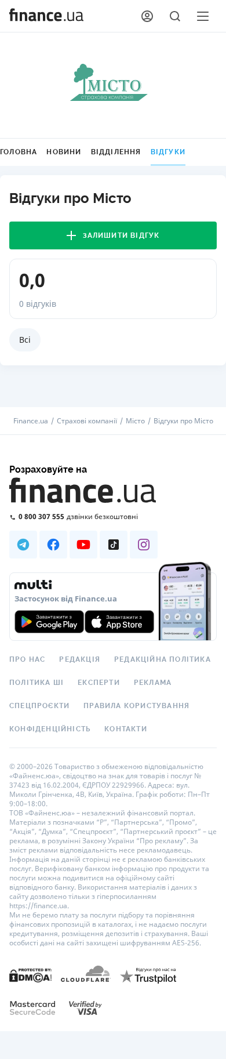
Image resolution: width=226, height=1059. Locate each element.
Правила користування (136, 706)
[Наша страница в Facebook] (53, 544)
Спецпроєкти (39, 706)
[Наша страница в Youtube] (83, 544)
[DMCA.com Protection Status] (30, 975)
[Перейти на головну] (46, 16)
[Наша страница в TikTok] (113, 544)
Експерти (99, 683)
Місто (135, 421)
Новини (63, 152)
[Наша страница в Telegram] (23, 544)
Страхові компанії (87, 421)
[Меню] (203, 16)
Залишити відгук (121, 235)
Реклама (153, 683)
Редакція (79, 659)
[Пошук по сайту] (175, 16)
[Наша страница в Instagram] (144, 544)
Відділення (116, 152)
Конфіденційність (49, 729)
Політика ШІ (36, 683)
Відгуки (168, 152)
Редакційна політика (162, 659)
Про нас (27, 659)
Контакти (125, 729)
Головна (18, 152)
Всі (25, 339)
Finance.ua (30, 421)
